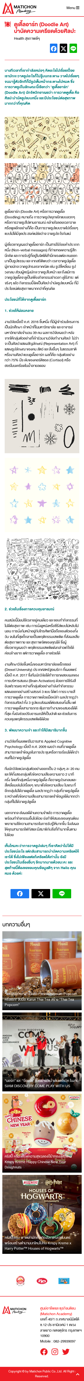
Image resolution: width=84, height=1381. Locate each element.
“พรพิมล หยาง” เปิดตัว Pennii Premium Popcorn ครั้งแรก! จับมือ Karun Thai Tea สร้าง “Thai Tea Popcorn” (41, 999)
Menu (71, 8)
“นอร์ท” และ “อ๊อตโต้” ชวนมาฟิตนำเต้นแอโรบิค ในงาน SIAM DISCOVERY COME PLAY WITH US (41, 1083)
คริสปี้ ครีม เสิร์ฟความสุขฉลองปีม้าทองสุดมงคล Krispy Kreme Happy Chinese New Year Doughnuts (38, 1162)
